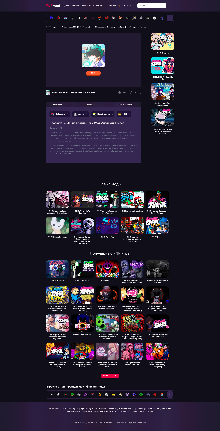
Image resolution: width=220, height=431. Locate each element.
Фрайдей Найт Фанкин (137, 423)
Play (93, 73)
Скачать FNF (98, 6)
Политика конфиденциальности (86, 423)
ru (169, 6)
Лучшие (66, 6)
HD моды (127, 6)
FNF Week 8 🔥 (115, 6)
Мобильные (86, 6)
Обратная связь (106, 423)
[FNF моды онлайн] (53, 5)
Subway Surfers (120, 423)
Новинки (75, 6)
